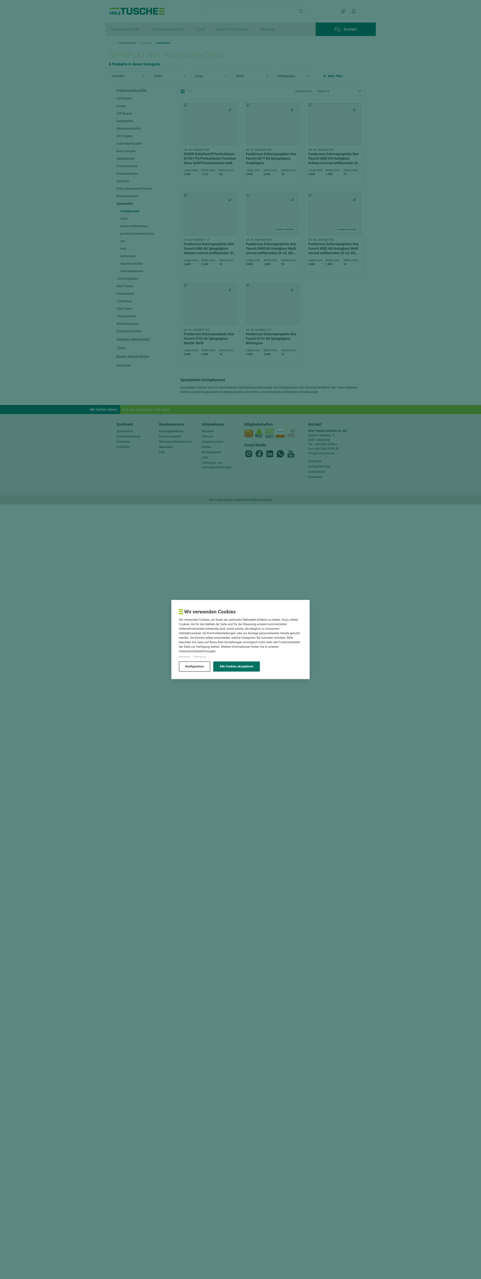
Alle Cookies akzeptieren (236, 666)
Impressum (184, 656)
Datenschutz (199, 656)
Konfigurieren (194, 666)
